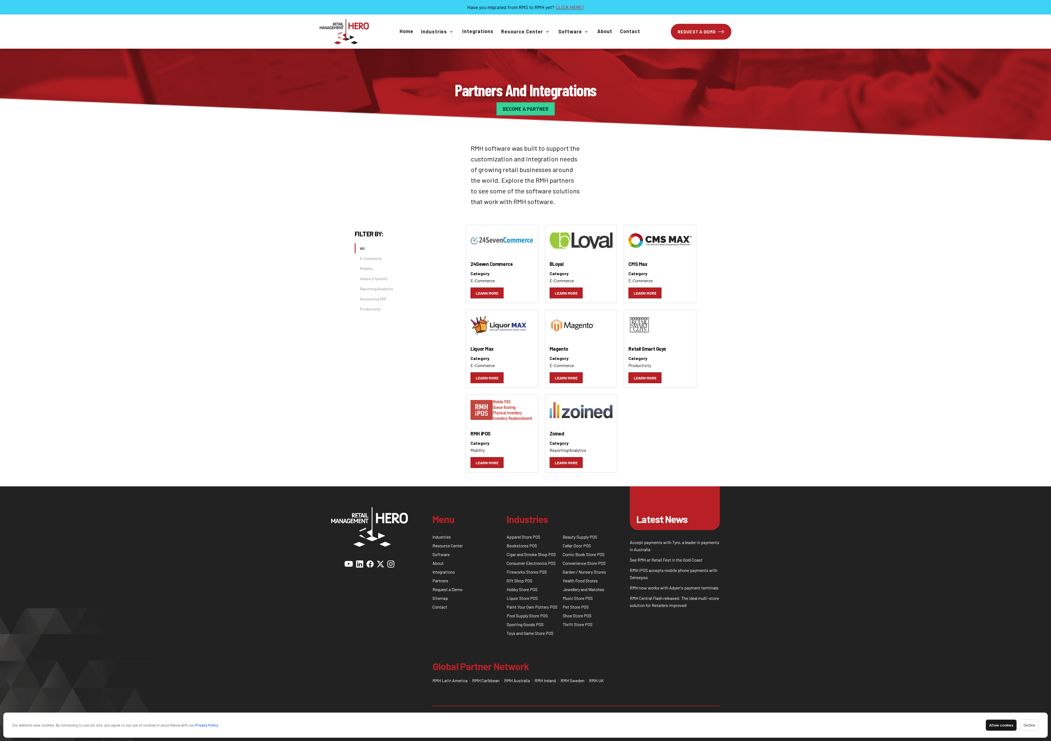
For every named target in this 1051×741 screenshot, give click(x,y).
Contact (630, 31)
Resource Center (522, 31)
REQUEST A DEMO (697, 31)
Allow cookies (1001, 725)
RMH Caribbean (485, 680)
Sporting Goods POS (525, 624)
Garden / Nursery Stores (584, 571)
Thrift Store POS (578, 624)
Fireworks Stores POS (527, 571)
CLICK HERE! (570, 7)
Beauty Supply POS (580, 536)
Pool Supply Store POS (527, 615)
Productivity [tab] (370, 309)
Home (406, 31)
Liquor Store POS (522, 598)
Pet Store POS (576, 606)
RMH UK (596, 680)
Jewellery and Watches (583, 589)
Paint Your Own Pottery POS (532, 606)
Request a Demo (447, 589)
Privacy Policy (206, 725)
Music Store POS (578, 598)
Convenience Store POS (584, 563)
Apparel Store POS (523, 536)
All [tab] (362, 248)
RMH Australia (517, 680)
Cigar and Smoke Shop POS (531, 554)
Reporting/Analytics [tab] (376, 288)
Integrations (477, 31)
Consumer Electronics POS (531, 563)
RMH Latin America (449, 680)
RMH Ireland (545, 680)
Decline (1029, 725)
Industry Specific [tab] (374, 278)
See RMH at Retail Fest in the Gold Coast (666, 559)
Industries (434, 31)
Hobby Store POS (522, 589)
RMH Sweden (572, 680)
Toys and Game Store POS (530, 633)
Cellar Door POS (577, 545)
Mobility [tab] (366, 268)
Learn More (487, 293)
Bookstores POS (522, 545)
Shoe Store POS (577, 615)
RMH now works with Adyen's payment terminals (674, 587)
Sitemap (440, 598)
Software (570, 31)
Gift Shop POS (519, 580)
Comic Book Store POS (584, 554)
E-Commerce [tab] (371, 258)
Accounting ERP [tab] (373, 299)
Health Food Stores (580, 580)
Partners (440, 580)
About (604, 31)
